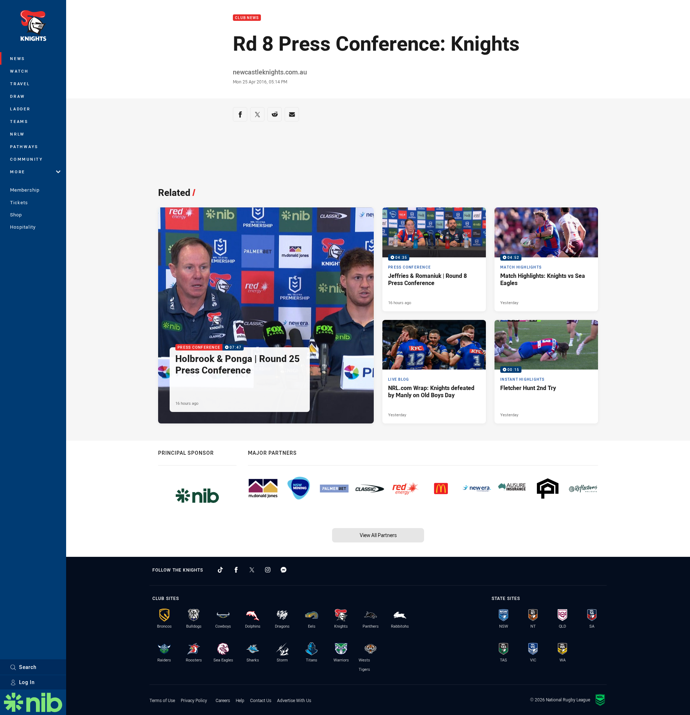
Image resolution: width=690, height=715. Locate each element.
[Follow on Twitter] (252, 569)
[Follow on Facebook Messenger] (283, 569)
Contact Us (260, 700)
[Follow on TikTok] (220, 569)
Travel (20, 83)
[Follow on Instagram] (268, 569)
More (17, 171)
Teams (19, 121)
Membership (25, 190)
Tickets (19, 202)
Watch (19, 71)
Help (240, 700)
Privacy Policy (194, 700)
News (17, 58)
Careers (223, 700)
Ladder (20, 108)
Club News (247, 17)
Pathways (24, 146)
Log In (27, 682)
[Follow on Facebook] (236, 569)
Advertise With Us (294, 700)
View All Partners (378, 535)
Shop (16, 214)
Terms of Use (162, 700)
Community (26, 159)
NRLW (17, 134)
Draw (17, 96)
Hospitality (23, 227)
